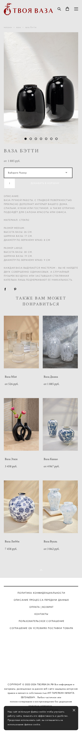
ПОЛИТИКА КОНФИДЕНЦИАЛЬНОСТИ (41, 593)
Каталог (41, 636)
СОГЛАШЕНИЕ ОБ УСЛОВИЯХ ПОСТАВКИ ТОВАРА (41, 628)
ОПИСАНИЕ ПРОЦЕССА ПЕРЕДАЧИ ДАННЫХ (41, 600)
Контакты (41, 667)
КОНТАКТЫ (41, 614)
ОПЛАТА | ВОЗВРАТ (41, 607)
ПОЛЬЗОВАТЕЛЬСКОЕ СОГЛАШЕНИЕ (41, 621)
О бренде (41, 646)
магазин (8, 27)
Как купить (41, 657)
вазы (18, 27)
